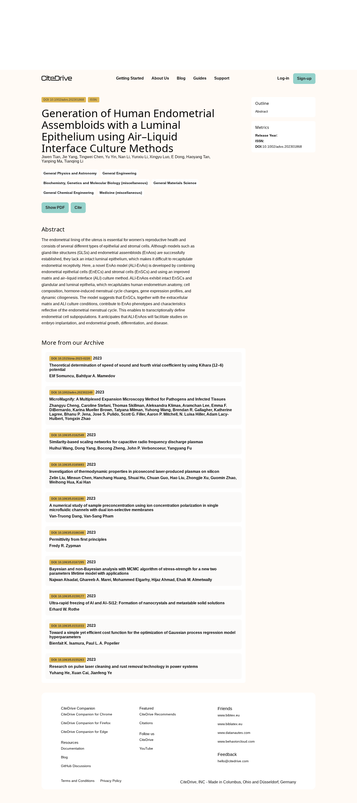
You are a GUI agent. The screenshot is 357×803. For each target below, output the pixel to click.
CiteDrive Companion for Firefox (85, 723)
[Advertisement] (178, 36)
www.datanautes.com (234, 733)
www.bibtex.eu (229, 715)
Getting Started (130, 78)
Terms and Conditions (77, 781)
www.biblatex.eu (230, 724)
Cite (78, 207)
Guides (199, 78)
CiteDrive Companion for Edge (84, 732)
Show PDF (55, 207)
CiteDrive (146, 740)
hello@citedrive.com (233, 761)
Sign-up (304, 78)
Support (221, 78)
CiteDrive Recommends (157, 714)
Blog (181, 78)
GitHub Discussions (76, 766)
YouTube (146, 748)
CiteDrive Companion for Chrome (86, 714)
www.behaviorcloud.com (236, 741)
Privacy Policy (110, 781)
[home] (57, 79)
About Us (160, 78)
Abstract (261, 111)
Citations (146, 723)
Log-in (283, 78)
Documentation (72, 748)
